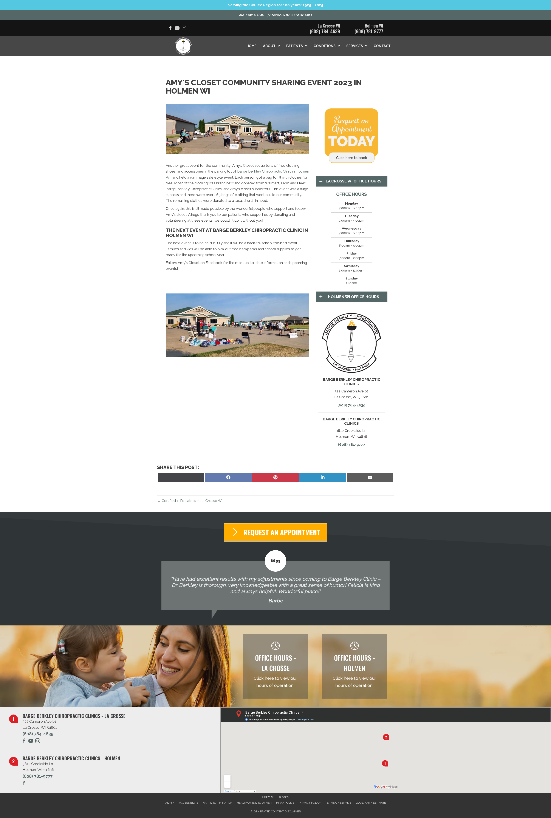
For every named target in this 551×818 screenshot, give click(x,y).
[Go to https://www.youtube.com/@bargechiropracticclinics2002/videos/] (177, 29)
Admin (170, 802)
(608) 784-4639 (325, 31)
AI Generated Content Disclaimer (276, 811)
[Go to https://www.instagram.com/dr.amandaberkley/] (37, 741)
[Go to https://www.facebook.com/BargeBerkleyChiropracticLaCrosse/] (170, 29)
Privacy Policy (310, 802)
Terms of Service (338, 802)
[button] (176, 331)
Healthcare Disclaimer (254, 802)
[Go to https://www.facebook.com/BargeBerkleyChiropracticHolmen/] (24, 784)
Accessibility (188, 802)
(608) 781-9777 (368, 31)
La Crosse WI (329, 25)
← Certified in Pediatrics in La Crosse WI (190, 501)
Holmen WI (374, 25)
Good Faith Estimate (371, 802)
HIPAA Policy (285, 802)
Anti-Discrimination (217, 802)
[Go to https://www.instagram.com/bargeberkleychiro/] (184, 29)
